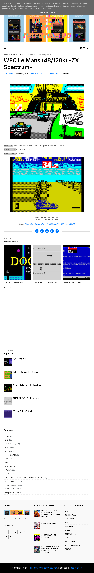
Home (6, 55)
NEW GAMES (39, 74)
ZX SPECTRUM (15, 55)
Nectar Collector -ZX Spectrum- (27, 385)
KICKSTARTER (10, 455)
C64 (6, 436)
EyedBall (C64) (19, 359)
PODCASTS (9, 474)
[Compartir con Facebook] (37, 231)
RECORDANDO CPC (12, 481)
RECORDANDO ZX (12, 485)
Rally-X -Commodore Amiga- (26, 372)
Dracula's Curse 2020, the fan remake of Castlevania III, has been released (50, 513)
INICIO (32, 74)
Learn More (43, 12)
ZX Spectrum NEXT (12, 493)
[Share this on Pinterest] (47, 231)
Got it (54, 12)
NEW (6, 462)
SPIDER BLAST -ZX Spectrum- (48, 536)
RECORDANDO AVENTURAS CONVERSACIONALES (24, 478)
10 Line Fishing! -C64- (23, 411)
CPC (6, 440)
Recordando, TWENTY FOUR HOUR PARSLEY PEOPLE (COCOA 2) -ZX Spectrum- (50, 549)
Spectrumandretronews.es (43, 568)
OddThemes (76, 568)
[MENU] (5, 47)
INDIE (7, 447)
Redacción (9, 74)
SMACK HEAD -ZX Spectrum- (26, 398)
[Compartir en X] (42, 231)
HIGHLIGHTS (10, 444)
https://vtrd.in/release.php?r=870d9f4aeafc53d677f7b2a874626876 (50, 224)
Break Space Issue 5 (49, 523)
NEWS (47, 74)
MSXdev (8, 459)
